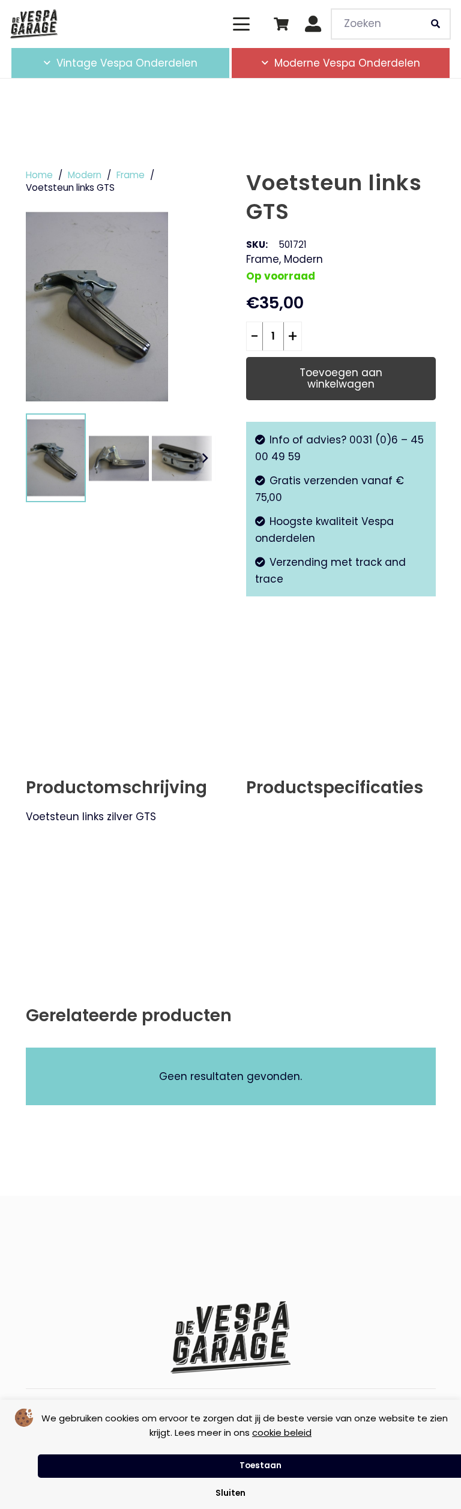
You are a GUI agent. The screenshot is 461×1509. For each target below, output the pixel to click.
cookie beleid (282, 1432)
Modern (84, 175)
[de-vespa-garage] (34, 24)
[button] (241, 24)
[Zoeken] (435, 24)
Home (39, 175)
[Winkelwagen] (281, 24)
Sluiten (230, 1493)
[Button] (314, 24)
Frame (130, 175)
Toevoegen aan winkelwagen (341, 378)
